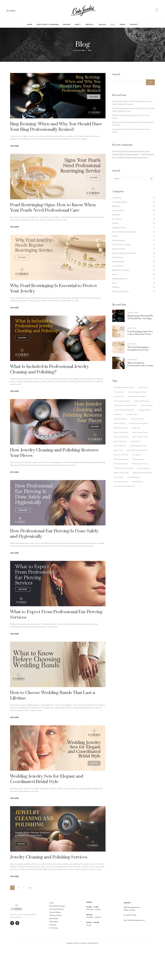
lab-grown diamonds (121, 455)
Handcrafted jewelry (120, 419)
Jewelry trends (118, 450)
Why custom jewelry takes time (124, 486)
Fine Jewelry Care (131, 414)
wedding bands (137, 481)
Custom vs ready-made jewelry (124, 410)
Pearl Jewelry (136, 455)
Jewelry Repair (136, 441)
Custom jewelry (119, 396)
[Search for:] (133, 178)
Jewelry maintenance (120, 441)
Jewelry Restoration (120, 446)
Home (51, 903)
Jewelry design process (140, 432)
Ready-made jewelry (144, 468)
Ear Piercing (53, 928)
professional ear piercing (139, 464)
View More (14, 146)
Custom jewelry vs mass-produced (125, 405)
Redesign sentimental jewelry (142, 473)
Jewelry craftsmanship (121, 432)
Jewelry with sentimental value (137, 450)
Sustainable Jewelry (133, 477)
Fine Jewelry (118, 414)
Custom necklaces (147, 405)
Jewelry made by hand (121, 437)
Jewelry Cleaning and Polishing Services (48, 857)
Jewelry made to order (140, 437)
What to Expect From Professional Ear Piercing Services (56, 614)
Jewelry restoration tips (138, 446)
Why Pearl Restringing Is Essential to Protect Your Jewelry (53, 288)
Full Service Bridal (55, 915)
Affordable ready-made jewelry (124, 387)
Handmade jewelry (137, 419)
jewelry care (136, 428)
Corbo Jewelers (119, 392)
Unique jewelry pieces (121, 481)
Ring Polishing (118, 477)
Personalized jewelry (120, 464)
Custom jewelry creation (122, 401)
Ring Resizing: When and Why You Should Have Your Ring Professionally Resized (56, 126)
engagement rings (144, 410)
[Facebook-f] (12, 923)
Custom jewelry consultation (137, 396)
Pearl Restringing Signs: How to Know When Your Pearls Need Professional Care (53, 207)
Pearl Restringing (138, 459)
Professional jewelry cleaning (123, 468)
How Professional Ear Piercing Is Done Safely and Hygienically (54, 533)
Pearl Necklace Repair (121, 459)
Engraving (52, 925)
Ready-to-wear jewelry (121, 473)
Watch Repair (53, 921)
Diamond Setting (54, 912)
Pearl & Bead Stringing (57, 906)
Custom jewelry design (141, 401)
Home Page (80, 50)
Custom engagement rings (137, 392)
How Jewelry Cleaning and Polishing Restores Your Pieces (54, 452)
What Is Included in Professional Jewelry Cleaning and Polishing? (49, 369)
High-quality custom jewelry (138, 423)
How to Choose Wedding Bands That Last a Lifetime (52, 695)
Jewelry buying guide (121, 428)
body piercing (143, 387)
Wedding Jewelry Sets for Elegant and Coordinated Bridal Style (46, 779)
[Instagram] (17, 923)
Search (116, 74)
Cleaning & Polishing (56, 909)
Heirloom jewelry (119, 423)
